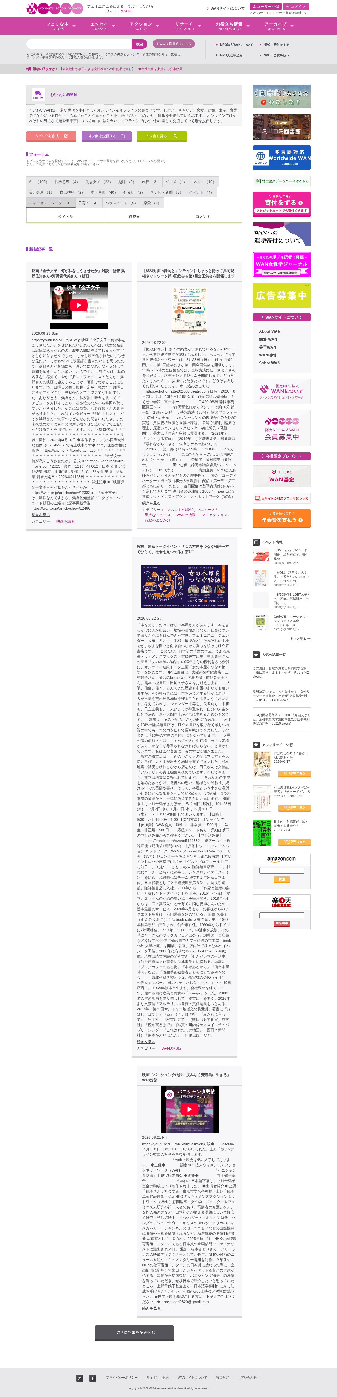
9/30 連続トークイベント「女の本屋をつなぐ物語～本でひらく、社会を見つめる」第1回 (183, 549)
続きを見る (41, 515)
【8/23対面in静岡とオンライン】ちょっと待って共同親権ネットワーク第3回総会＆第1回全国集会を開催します (188, 273)
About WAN (270, 331)
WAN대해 (267, 355)
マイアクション (214, 515)
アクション (141, 26)
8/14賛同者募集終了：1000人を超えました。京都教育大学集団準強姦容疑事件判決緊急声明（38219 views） (282, 719)
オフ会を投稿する (107, 136)
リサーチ (184, 26)
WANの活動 (186, 515)
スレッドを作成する (51, 136)
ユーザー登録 (267, 6)
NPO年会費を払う (276, 55)
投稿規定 (70, 164)
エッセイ (99, 26)
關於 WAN (268, 339)
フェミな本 (57, 26)
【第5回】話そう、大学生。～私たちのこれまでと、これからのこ (291, 577)
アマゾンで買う (294, 774)
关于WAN (267, 347)
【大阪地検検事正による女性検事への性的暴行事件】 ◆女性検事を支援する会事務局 (120, 69)
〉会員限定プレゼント (281, 456)
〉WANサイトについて (281, 317)
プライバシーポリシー (122, 1377)
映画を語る (65, 521)
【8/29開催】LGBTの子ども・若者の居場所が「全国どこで (292, 599)
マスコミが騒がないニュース (191, 509)
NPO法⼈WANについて (236, 45)
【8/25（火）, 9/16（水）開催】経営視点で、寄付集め (292, 555)
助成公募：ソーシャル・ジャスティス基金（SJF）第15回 (291, 621)
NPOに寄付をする (276, 45)
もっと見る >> (300, 639)
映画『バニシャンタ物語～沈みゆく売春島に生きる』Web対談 (186, 1077)
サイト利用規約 (158, 1377)
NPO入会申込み (231, 55)
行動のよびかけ (158, 520)
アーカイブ (275, 26)
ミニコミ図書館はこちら (173, 44)
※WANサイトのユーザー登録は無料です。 (280, 13)
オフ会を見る (162, 136)
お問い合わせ (247, 1377)
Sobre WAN (269, 363)
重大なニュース (158, 515)
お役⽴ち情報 (229, 26)
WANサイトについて (228, 8)
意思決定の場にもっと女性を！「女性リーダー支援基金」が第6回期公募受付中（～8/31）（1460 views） (281, 696)
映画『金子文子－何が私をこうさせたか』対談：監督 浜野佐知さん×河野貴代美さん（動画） (78, 273)
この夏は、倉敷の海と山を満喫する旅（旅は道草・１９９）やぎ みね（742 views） (281, 672)
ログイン (297, 6)
